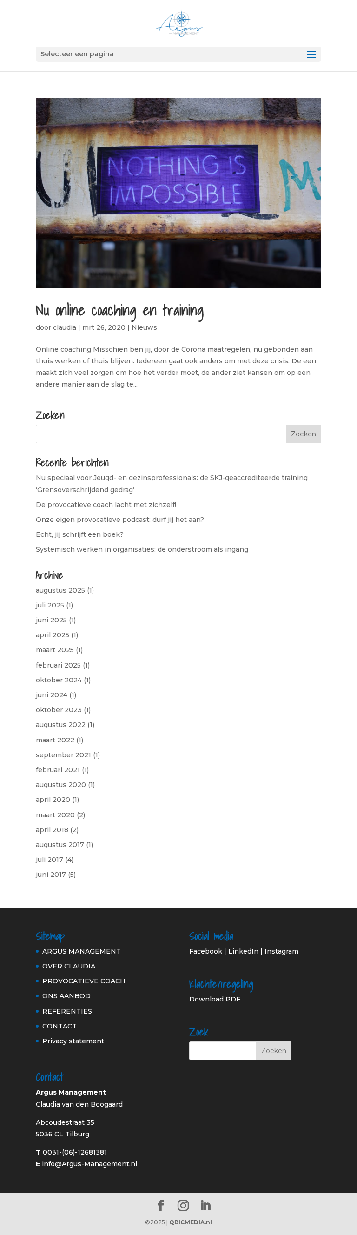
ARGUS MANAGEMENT (81, 951)
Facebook (205, 951)
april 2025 (52, 635)
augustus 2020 (61, 785)
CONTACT (59, 1026)
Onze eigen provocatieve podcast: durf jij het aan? (120, 519)
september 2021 (63, 755)
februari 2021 (58, 770)
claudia (64, 327)
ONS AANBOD (66, 996)
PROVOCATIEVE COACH (84, 981)
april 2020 (53, 799)
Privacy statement (73, 1041)
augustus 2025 (60, 590)
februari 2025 (58, 665)
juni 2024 (51, 695)
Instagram (281, 951)
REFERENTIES (67, 1011)
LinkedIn (243, 951)
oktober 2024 (59, 680)
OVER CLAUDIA (68, 966)
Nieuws (144, 327)
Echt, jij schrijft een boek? (80, 534)
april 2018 (52, 830)
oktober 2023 (59, 710)
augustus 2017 (60, 845)
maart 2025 (55, 650)
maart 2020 (55, 815)
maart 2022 (55, 740)
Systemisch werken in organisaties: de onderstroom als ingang (142, 549)
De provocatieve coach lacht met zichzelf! (106, 505)
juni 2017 (51, 874)
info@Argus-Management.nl (89, 1164)
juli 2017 (49, 859)
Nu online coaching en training (120, 310)
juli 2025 (50, 605)
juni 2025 (51, 620)
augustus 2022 (61, 725)
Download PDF (214, 999)
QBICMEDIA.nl (190, 1222)
